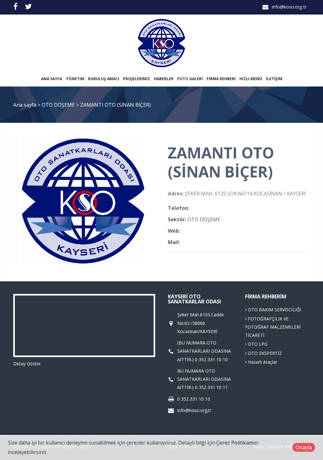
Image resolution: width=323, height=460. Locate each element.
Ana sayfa (51, 78)
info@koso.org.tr (289, 7)
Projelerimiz (136, 78)
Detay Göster (27, 364)
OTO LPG (257, 344)
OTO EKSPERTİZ (264, 353)
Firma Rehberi (221, 78)
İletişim (274, 78)
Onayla (304, 447)
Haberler (163, 78)
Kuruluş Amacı (103, 78)
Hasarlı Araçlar (262, 362)
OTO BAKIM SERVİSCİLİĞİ (274, 310)
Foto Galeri (190, 78)
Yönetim (75, 78)
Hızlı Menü (250, 78)
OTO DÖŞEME (59, 104)
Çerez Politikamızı (237, 442)
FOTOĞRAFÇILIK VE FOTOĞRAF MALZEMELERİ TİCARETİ (273, 327)
